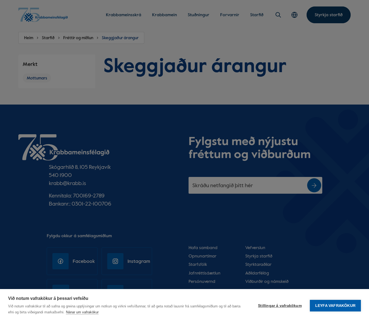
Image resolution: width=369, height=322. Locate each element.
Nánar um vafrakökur (82, 312)
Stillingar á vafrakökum (280, 306)
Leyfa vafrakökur (335, 306)
